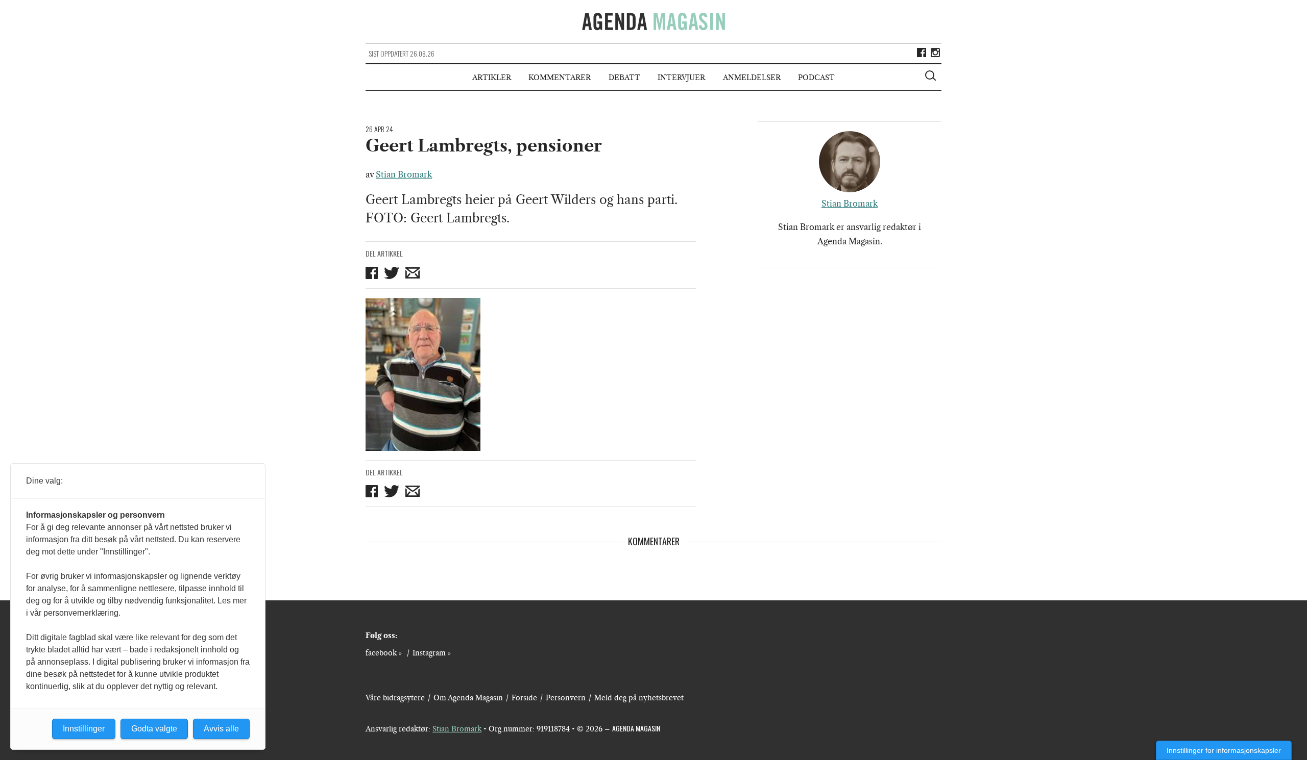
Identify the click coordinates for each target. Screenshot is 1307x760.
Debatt (624, 77)
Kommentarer (559, 77)
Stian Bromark (404, 174)
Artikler (491, 77)
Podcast (816, 77)
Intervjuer (681, 77)
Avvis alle (221, 728)
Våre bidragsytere (395, 697)
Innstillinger (84, 728)
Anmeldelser (752, 77)
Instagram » (432, 652)
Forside (524, 697)
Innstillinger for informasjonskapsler (1224, 750)
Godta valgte (154, 728)
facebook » (384, 652)
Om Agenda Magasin (468, 697)
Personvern (566, 697)
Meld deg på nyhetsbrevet (639, 697)
